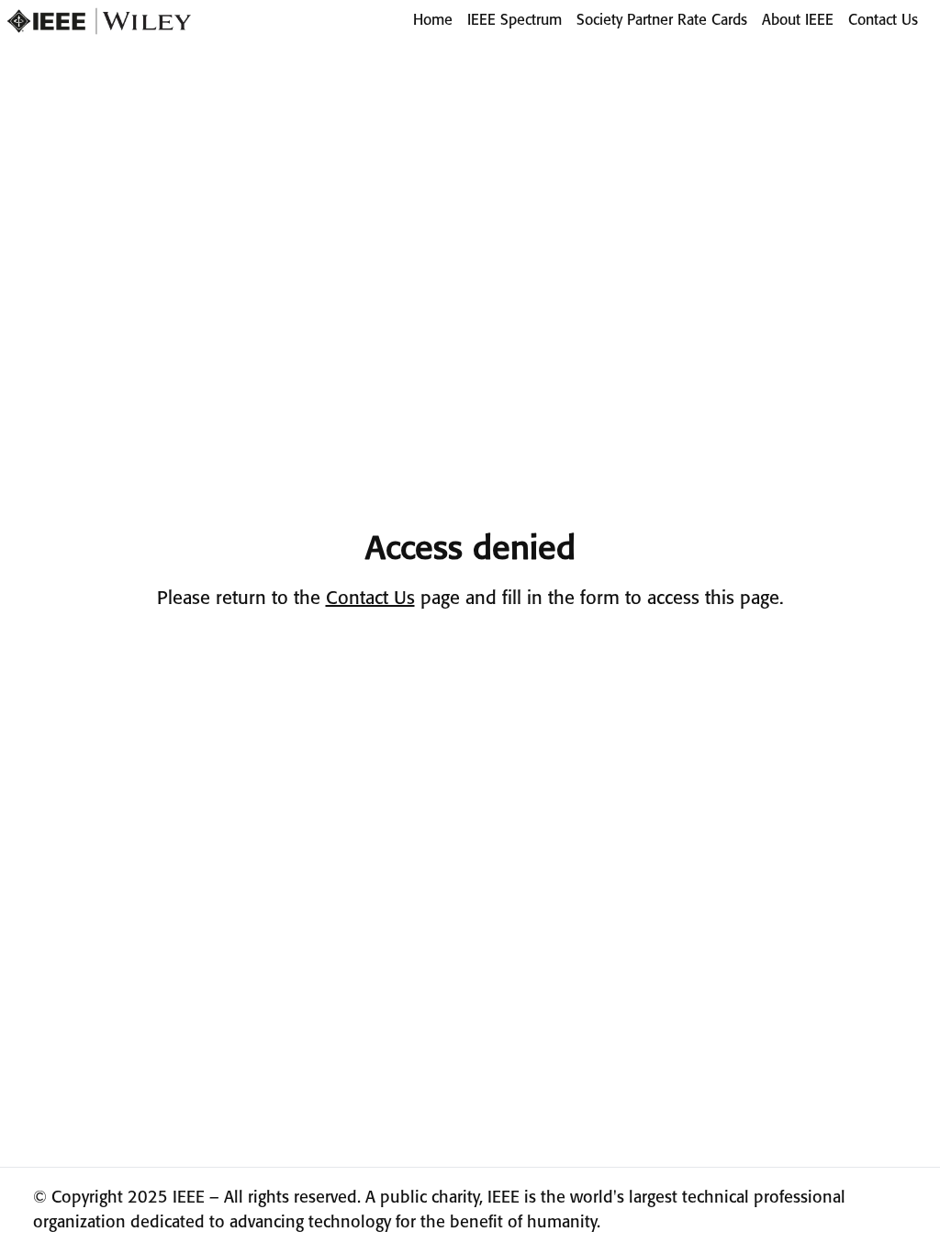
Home (433, 20)
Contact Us (883, 20)
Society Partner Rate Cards (661, 20)
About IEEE (798, 20)
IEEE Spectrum (514, 20)
